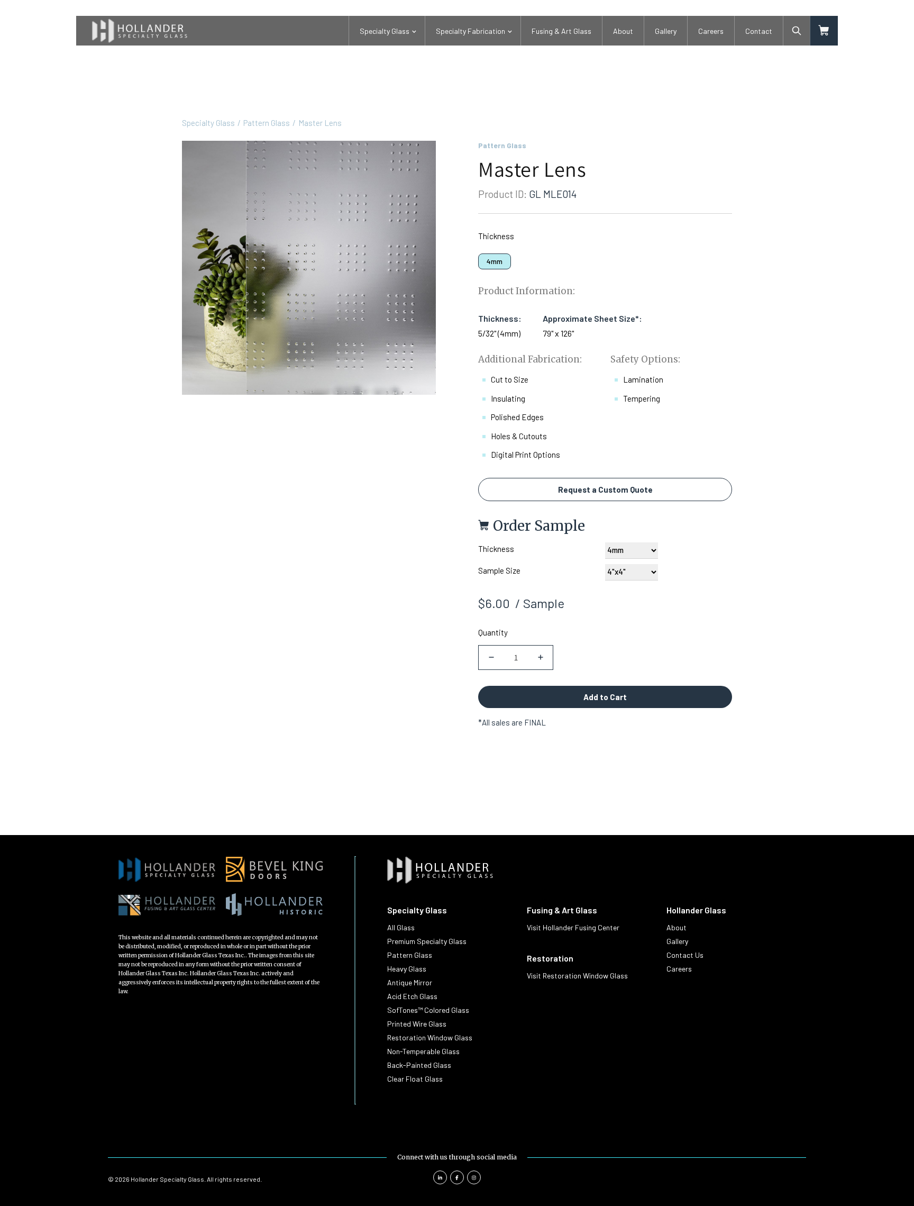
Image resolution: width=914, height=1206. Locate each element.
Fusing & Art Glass (561, 30)
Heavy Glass (406, 968)
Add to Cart (605, 697)
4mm (494, 261)
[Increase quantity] (540, 657)
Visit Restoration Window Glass (577, 975)
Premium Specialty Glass (427, 941)
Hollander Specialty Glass (167, 1179)
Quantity (493, 632)
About (623, 30)
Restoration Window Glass (429, 1037)
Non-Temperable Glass (423, 1051)
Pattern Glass (266, 123)
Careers (711, 30)
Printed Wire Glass (416, 1023)
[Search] (796, 31)
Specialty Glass (384, 30)
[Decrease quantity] (491, 657)
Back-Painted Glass (419, 1064)
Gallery (666, 30)
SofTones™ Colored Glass (428, 1009)
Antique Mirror (409, 982)
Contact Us (684, 954)
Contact (758, 30)
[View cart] (824, 30)
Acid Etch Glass (412, 996)
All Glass (401, 927)
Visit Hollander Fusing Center (573, 927)
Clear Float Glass (415, 1078)
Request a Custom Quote (605, 489)
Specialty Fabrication (470, 30)
